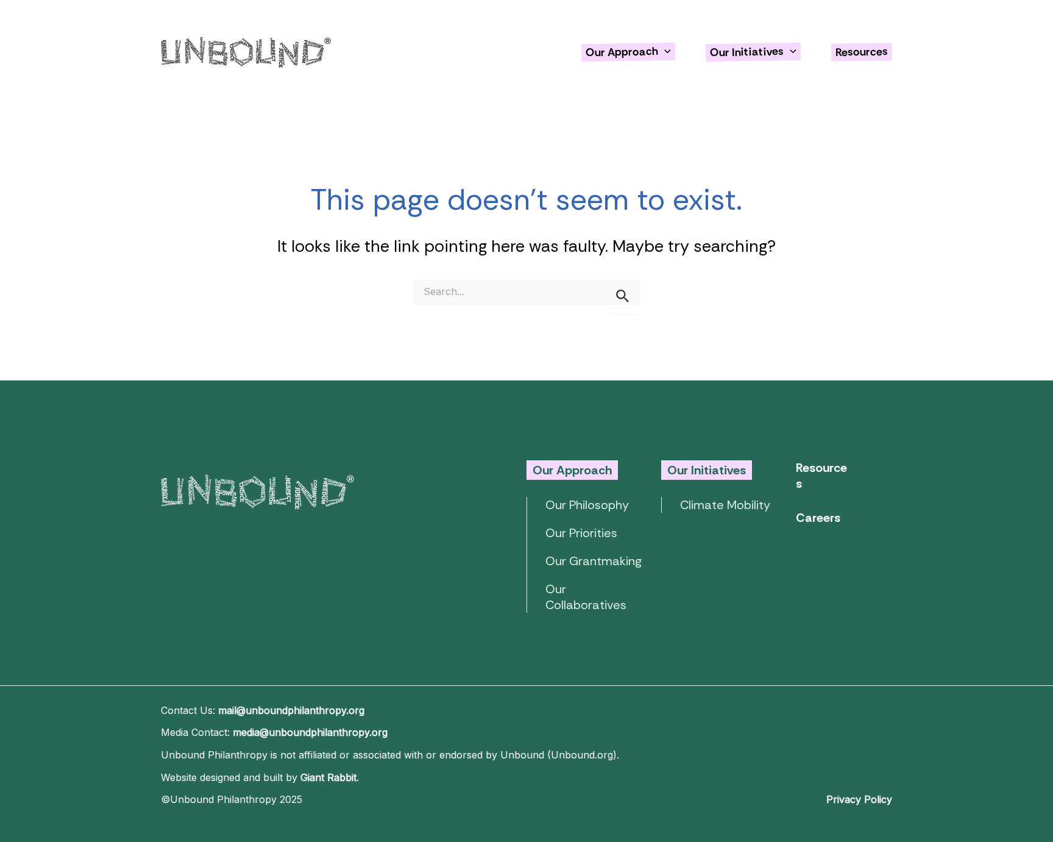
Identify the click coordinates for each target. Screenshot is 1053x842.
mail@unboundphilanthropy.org (291, 710)
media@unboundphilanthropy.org (310, 732)
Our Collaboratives (585, 597)
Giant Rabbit (328, 777)
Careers (818, 518)
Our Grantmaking (593, 561)
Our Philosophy (587, 505)
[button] (664, 52)
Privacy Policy (859, 799)
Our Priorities (581, 533)
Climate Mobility (725, 505)
